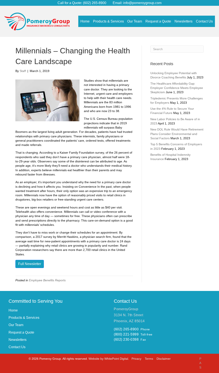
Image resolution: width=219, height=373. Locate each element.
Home (13, 310)
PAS (200, 363)
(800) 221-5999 (126, 334)
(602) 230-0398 (126, 339)
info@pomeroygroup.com (142, 3)
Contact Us (17, 347)
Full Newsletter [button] (29, 264)
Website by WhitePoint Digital (108, 358)
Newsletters (18, 340)
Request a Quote (21, 332)
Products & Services (24, 317)
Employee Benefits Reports (47, 280)
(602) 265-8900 (94, 3)
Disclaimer (164, 358)
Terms (149, 358)
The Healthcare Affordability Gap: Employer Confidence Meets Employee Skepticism (176, 88)
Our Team (16, 325)
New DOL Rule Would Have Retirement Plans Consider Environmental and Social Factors (176, 134)
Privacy (137, 358)
